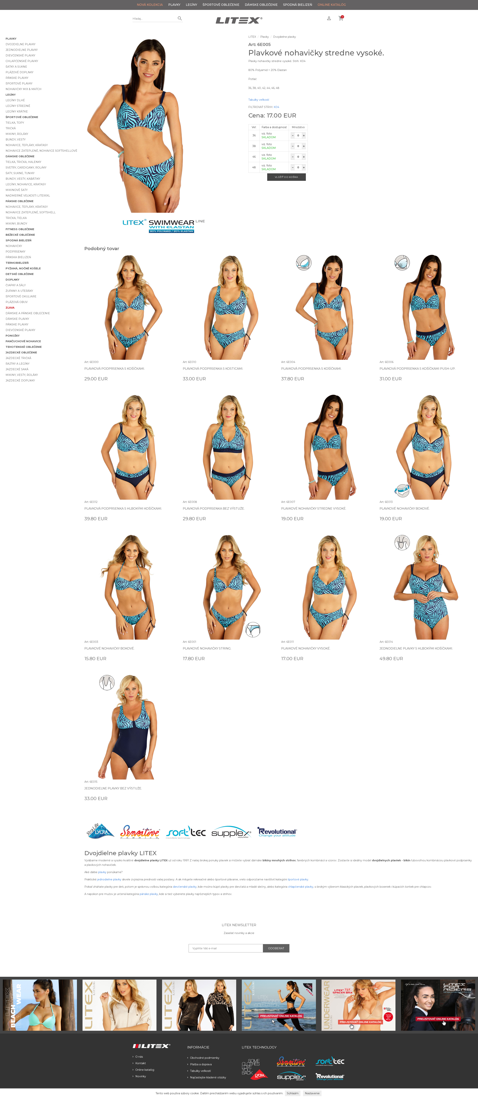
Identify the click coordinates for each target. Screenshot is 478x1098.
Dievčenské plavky (20, 55)
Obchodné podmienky (204, 1058)
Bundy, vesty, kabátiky (23, 178)
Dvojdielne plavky (20, 44)
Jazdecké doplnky (20, 380)
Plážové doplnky (19, 72)
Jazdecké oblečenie (21, 352)
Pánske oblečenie (19, 201)
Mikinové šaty (17, 190)
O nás (139, 1056)
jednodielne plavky (109, 879)
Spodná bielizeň (297, 5)
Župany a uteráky (19, 291)
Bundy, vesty (16, 139)
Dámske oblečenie (261, 5)
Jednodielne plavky (22, 50)
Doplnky (12, 279)
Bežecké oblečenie (20, 234)
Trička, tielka (16, 218)
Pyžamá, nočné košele (23, 268)
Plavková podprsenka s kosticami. (213, 368)
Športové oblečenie (221, 5)
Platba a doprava (201, 1064)
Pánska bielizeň (18, 257)
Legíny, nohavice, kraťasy (26, 184)
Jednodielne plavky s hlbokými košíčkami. (416, 648)
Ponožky (13, 335)
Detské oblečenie (20, 274)
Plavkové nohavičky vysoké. (305, 648)
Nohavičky (14, 246)
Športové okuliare (21, 296)
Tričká (11, 128)
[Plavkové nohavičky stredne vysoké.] (163, 124)
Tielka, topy (15, 122)
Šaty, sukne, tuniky (20, 173)
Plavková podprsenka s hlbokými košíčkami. (123, 508)
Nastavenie (312, 1093)
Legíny (191, 5)
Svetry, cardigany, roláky (26, 167)
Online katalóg (144, 1069)
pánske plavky (149, 894)
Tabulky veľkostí (258, 99)
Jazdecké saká (17, 369)
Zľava (10, 307)
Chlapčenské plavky (22, 61)
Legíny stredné (18, 106)
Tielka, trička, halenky (23, 162)
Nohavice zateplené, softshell (31, 212)
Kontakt (140, 1063)
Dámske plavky (17, 319)
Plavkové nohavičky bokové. (405, 508)
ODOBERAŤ (276, 948)
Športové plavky (19, 83)
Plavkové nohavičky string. (207, 648)
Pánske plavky (17, 78)
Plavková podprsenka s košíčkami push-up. (417, 368)
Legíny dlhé (15, 100)
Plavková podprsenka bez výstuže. (214, 508)
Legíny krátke (17, 111)
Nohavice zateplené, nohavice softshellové (41, 150)
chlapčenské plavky (300, 886)
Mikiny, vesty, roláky (22, 375)
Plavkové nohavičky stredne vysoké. (313, 508)
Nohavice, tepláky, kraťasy (27, 145)
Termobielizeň (17, 263)
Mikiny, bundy (16, 223)
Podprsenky (15, 251)
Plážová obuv (17, 302)
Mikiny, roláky (17, 134)
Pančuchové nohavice (23, 341)
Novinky (140, 1076)
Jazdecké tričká (18, 358)
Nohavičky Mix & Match (23, 89)
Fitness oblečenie (20, 229)
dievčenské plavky (185, 886)
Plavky (174, 5)
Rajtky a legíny (18, 363)
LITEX (252, 36)
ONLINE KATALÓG (332, 5)
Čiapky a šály (16, 285)
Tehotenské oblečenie (24, 347)
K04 (276, 107)
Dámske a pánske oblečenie (28, 313)
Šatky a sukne (16, 66)
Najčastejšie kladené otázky (208, 1077)
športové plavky (298, 879)
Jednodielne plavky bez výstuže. (113, 788)
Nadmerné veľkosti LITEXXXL (28, 195)
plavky (102, 872)
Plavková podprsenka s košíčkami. (114, 368)
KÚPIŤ (173, 378)
